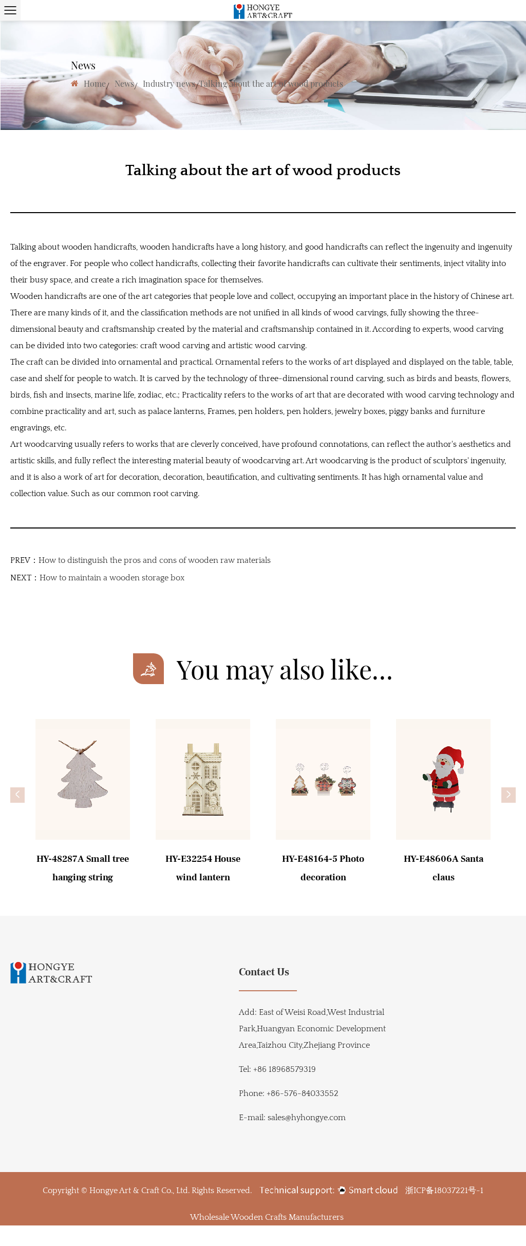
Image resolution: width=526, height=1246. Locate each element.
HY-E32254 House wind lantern (202, 868)
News (124, 83)
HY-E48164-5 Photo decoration (323, 868)
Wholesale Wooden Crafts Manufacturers (267, 1217)
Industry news (169, 83)
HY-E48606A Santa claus (443, 868)
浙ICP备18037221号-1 (444, 1190)
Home (95, 83)
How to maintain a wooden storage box (112, 577)
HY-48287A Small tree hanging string (82, 868)
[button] (17, 795)
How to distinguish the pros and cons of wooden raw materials (155, 560)
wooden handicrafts (178, 247)
